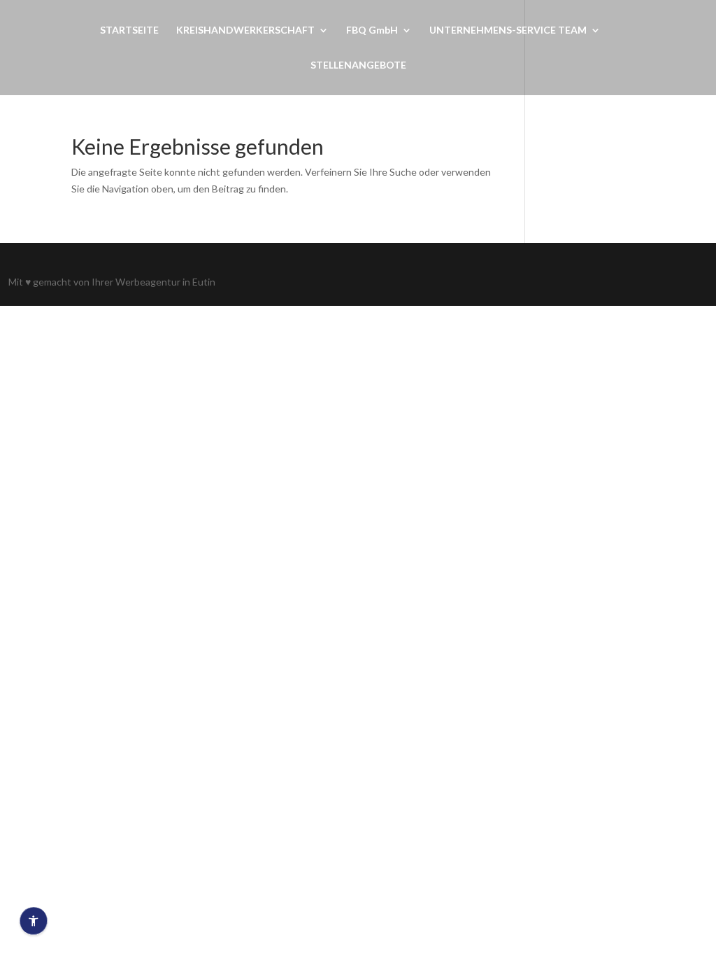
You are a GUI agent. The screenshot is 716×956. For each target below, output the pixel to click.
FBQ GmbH (372, 30)
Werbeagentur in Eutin (165, 282)
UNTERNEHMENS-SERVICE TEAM (508, 30)
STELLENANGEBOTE (358, 65)
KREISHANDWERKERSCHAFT (245, 30)
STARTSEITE (129, 30)
